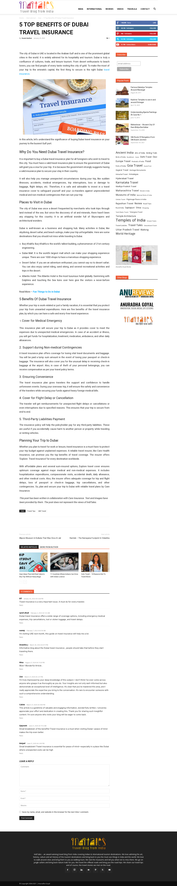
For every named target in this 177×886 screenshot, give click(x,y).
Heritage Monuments (137, 170)
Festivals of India (138, 161)
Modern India (145, 191)
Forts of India (121, 166)
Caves (137, 157)
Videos (120, 9)
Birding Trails (151, 153)
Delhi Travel (146, 157)
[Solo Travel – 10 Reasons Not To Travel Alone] (95, 562)
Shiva (138, 207)
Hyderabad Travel (125, 178)
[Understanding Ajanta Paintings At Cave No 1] (122, 115)
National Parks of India (144, 195)
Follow (153, 28)
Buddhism (130, 157)
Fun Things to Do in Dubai (46, 291)
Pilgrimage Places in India (136, 199)
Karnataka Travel (127, 182)
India (80, 9)
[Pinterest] (33, 44)
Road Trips (147, 204)
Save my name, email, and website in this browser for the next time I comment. (55, 812)
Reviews (109, 9)
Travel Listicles (121, 225)
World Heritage (125, 233)
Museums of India (126, 194)
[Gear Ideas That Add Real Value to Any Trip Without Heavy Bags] (33, 562)
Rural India (120, 208)
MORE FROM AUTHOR (49, 547)
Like (154, 23)
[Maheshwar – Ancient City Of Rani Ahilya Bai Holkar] (122, 127)
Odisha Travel (120, 199)
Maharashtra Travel (127, 190)
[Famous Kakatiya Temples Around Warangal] (122, 90)
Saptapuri (130, 207)
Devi (155, 157)
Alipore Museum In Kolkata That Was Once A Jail (40, 538)
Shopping (145, 208)
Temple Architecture (126, 216)
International (94, 9)
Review (138, 203)
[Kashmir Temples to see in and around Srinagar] (122, 103)
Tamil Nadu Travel (122, 212)
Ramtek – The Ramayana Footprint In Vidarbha (89, 538)
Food (148, 161)
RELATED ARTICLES (29, 547)
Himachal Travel (122, 174)
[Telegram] (51, 44)
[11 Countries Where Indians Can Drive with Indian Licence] (64, 562)
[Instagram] (74, 869)
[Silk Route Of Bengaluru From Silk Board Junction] (122, 140)
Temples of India (131, 220)
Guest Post (147, 166)
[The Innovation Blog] (137, 306)
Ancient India (125, 152)
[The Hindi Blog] (137, 320)
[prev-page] (21, 581)
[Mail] (88, 869)
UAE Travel (42, 511)
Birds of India (121, 157)
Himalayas (133, 174)
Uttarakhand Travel (150, 225)
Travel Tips (31, 511)
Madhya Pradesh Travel (126, 186)
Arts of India (140, 153)
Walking (144, 229)
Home (21, 18)
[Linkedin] (45, 44)
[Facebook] (21, 44)
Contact (145, 9)
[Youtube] (109, 869)
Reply (21, 605)
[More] (58, 44)
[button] (154, 9)
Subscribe (152, 44)
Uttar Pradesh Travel (127, 229)
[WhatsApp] (39, 44)
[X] (27, 44)
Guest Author (27, 38)
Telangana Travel (136, 212)
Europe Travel (123, 161)
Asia (39, 18)
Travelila (132, 9)
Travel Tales (135, 225)
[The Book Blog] (137, 291)
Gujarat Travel (122, 170)
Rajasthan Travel (124, 203)
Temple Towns (151, 221)
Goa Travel (135, 165)
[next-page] (25, 581)
